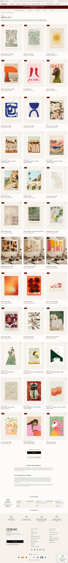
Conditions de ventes (53, 534)
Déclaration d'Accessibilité (35, 538)
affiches (28, 467)
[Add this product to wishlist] (20, 25)
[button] (62, 558)
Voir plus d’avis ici (34, 510)
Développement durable (35, 536)
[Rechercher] (61, 4)
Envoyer (15, 541)
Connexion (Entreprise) (35, 546)
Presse (32, 530)
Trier (52, 10)
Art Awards (33, 544)
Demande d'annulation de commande (53, 540)
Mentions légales (34, 532)
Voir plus (34, 452)
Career (32, 534)
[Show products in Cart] (66, 4)
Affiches (5, 12)
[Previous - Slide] (14, 503)
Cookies (50, 536)
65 (38, 457)
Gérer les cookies (52, 542)
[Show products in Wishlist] (63, 4)
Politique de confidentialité (54, 538)
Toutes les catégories (19, 10)
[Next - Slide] (65, 503)
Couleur (29, 10)
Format (37, 10)
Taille (45, 10)
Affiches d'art (11, 12)
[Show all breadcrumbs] (2, 12)
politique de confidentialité (14, 543)
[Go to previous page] (28, 457)
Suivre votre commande (53, 532)
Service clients (52, 530)
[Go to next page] (40, 457)
